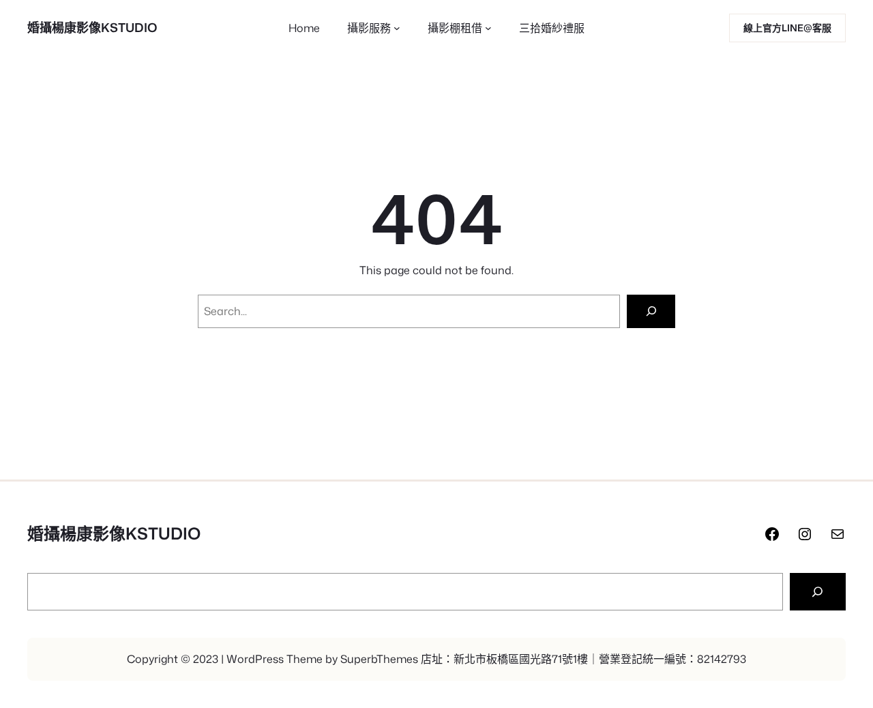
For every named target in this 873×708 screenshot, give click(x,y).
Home (304, 27)
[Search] (651, 311)
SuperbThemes (379, 658)
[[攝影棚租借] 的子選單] (488, 28)
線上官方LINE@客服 (787, 27)
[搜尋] (818, 592)
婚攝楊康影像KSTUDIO (92, 27)
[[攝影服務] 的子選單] (397, 28)
